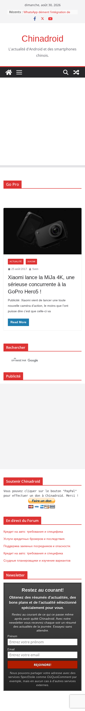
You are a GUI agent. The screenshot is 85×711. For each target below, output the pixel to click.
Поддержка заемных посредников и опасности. (37, 546)
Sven (35, 269)
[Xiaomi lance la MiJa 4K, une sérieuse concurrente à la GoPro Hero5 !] (42, 231)
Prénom (12, 636)
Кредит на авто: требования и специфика (33, 531)
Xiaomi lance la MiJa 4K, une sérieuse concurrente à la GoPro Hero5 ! (41, 284)
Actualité (16, 261)
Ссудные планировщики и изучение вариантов (36, 560)
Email (11, 649)
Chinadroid (42, 38)
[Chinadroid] (8, 72)
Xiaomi (31, 261)
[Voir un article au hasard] (76, 72)
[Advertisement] (42, 122)
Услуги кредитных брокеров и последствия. (34, 539)
